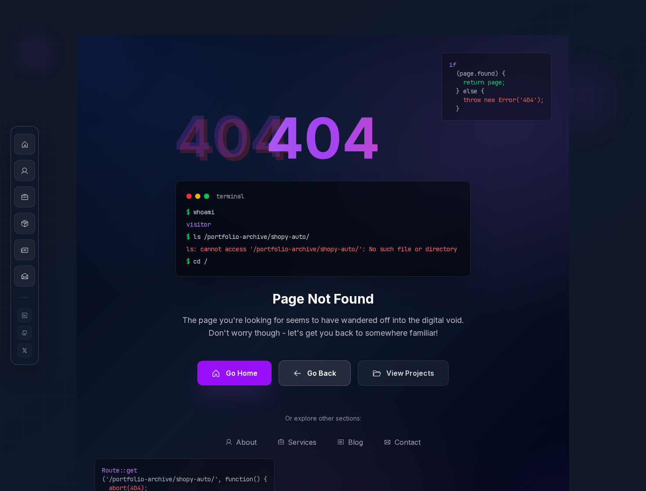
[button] (24, 144)
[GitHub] (25, 333)
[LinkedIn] (25, 315)
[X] (25, 351)
